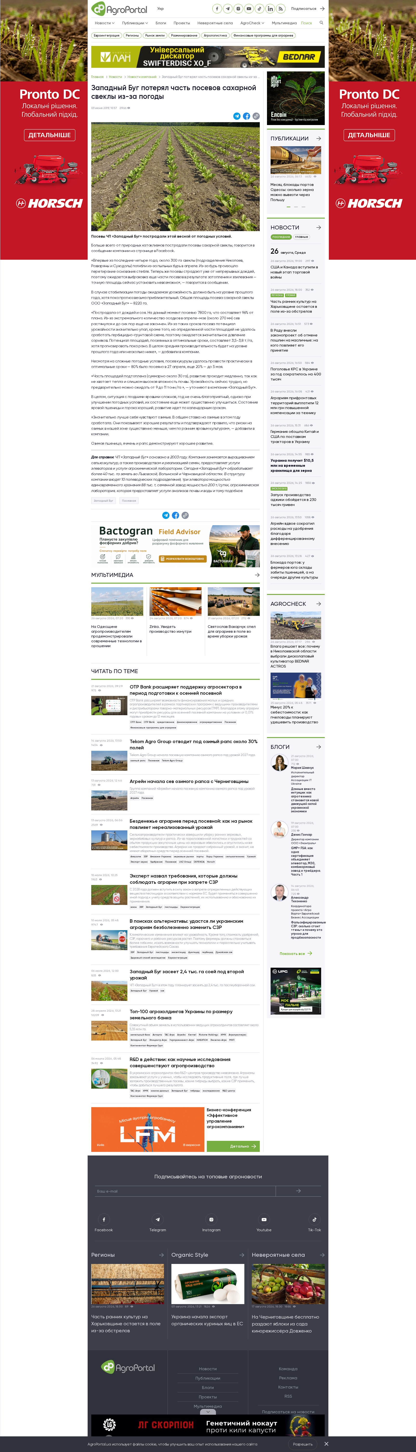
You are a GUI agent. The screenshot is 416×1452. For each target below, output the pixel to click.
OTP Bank (149, 722)
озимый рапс (137, 760)
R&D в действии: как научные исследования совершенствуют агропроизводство (180, 1062)
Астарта (157, 1034)
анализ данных (160, 1090)
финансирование (187, 722)
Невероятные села (215, 23)
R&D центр (228, 1090)
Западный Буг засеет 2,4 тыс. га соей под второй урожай (187, 975)
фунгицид (193, 952)
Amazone (135, 856)
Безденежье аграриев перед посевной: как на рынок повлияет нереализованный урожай (191, 824)
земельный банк (140, 1034)
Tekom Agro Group (172, 760)
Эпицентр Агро (158, 1040)
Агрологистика (215, 35)
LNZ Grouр (185, 861)
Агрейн (134, 798)
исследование (211, 1090)
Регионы (132, 35)
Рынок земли (155, 35)
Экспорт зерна (139, 861)
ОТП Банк (135, 722)
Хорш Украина (214, 856)
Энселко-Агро (218, 1040)
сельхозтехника (235, 856)
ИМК (223, 1034)
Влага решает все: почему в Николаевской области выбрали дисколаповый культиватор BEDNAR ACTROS (295, 656)
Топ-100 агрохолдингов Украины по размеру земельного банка (181, 1015)
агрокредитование (211, 722)
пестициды (171, 907)
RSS (288, 1396)
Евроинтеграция (106, 35)
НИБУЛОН (202, 1040)
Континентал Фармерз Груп (146, 1045)
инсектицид (179, 952)
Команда (288, 1369)
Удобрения (156, 861)
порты (200, 856)
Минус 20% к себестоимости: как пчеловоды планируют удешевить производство (294, 714)
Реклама (288, 1378)
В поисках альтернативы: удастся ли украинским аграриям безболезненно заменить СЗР (186, 924)
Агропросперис (237, 1034)
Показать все (292, 953)
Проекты (182, 23)
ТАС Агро (170, 1034)
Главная (97, 77)
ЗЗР (146, 856)
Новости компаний (142, 77)
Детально (239, 1146)
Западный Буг (103, 500)
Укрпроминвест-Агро (181, 1040)
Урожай (251, 856)
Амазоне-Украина (160, 856)
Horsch (211, 861)
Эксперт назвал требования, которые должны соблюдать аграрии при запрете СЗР (183, 879)
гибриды (195, 1090)
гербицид (207, 952)
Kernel (192, 1034)
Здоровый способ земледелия (147, 957)
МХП (231, 1040)
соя (162, 990)
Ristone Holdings (208, 1034)
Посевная (129, 500)
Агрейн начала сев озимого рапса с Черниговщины (189, 781)
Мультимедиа (284, 23)
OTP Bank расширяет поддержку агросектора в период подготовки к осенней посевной (186, 690)
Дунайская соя (224, 952)
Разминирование (184, 35)
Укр (160, 8)
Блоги (161, 23)
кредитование (165, 722)
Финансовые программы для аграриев (263, 35)
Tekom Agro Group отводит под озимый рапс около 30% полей (194, 745)
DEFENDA (199, 861)
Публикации (207, 1378)
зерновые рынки (184, 856)
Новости (116, 77)
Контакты (288, 1387)
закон (133, 907)
